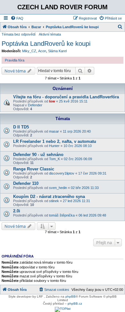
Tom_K (54, 159)
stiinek (54, 201)
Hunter (54, 146)
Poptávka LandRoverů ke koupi (46, 43)
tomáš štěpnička (62, 215)
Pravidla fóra (14, 60)
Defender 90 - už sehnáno (38, 154)
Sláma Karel (57, 51)
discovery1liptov (61, 173)
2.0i (16, 211)
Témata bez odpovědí (19, 34)
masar (54, 131)
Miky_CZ (29, 51)
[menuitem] (17, 18)
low (52, 101)
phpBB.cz (75, 303)
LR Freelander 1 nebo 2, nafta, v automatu (54, 141)
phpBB (70, 296)
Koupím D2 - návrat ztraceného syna (49, 196)
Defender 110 (25, 183)
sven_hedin (58, 188)
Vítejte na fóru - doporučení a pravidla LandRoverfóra (66, 96)
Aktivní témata (50, 34)
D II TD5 (21, 127)
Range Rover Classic (33, 169)
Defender (35, 105)
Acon (42, 51)
